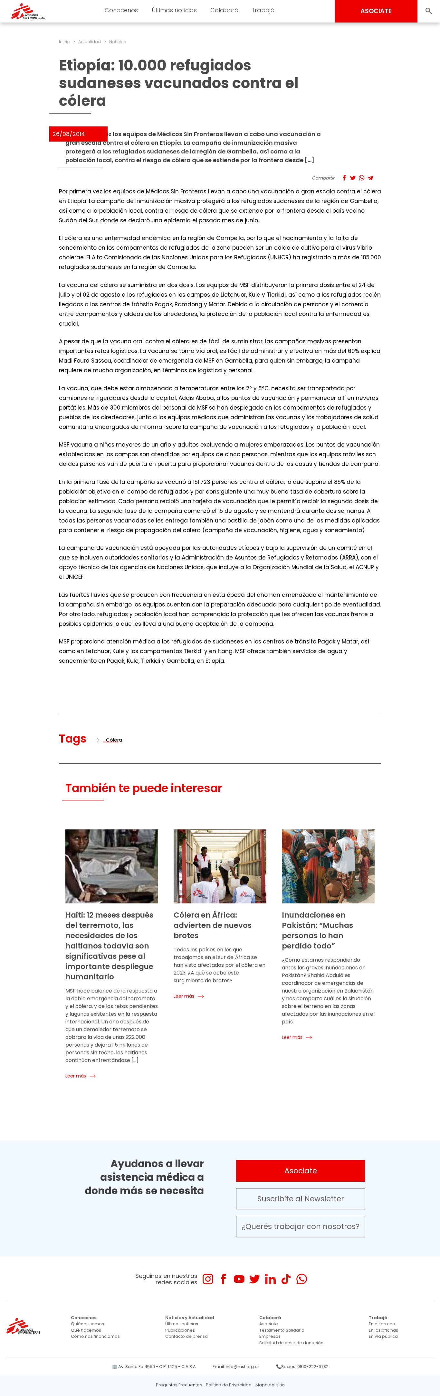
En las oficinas (383, 1330)
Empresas (270, 1336)
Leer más (75, 1076)
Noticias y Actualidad (189, 1318)
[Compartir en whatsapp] (361, 177)
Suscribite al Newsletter (300, 1199)
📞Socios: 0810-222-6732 (302, 1367)
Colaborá (270, 1318)
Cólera (114, 739)
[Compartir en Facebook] (344, 177)
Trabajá (378, 1318)
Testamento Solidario (281, 1330)
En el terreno (382, 1324)
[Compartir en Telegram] (370, 177)
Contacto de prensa (186, 1336)
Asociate (300, 1171)
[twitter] (254, 1279)
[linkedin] (270, 1279)
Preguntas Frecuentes (179, 1385)
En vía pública (383, 1336)
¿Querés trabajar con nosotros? (300, 1226)
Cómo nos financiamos (95, 1336)
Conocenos (83, 1318)
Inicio (64, 42)
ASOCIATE (376, 11)
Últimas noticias (181, 1324)
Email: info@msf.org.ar (236, 1367)
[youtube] (239, 1279)
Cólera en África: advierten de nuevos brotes (213, 925)
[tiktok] (286, 1279)
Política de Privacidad (229, 1385)
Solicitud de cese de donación (291, 1343)
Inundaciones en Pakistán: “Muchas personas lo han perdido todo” (317, 930)
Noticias (117, 42)
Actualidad (89, 42)
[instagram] (208, 1279)
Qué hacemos (86, 1330)
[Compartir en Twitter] (353, 177)
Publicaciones (180, 1330)
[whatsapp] (301, 1279)
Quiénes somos (87, 1324)
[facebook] (223, 1279)
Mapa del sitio (270, 1385)
